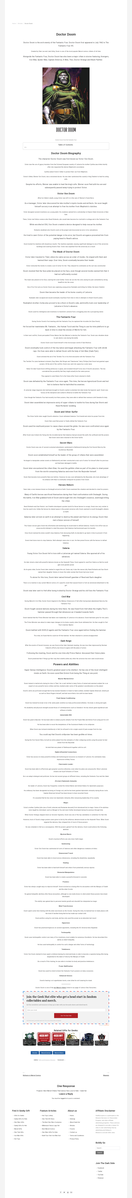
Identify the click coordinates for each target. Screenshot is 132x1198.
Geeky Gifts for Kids (20, 1119)
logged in (64, 1098)
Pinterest (101, 1178)
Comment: (61, 1060)
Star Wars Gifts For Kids (50, 1132)
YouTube (100, 1174)
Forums (72, 1129)
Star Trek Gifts (19, 1132)
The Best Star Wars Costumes (52, 1122)
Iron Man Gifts (18, 1135)
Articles (20, 23)
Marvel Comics (45, 1052)
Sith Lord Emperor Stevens (47, 1060)
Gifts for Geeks (19, 1115)
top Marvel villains (60, 987)
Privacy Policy (74, 1139)
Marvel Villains (59, 1052)
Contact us (73, 1132)
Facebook (101, 1168)
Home (14, 23)
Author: (36, 1060)
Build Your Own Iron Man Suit (51, 1135)
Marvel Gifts (18, 1129)
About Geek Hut (75, 1122)
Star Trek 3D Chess (48, 1119)
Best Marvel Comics (48, 1129)
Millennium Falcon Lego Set (51, 1125)
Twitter (100, 1171)
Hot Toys (17, 1139)
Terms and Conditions (77, 1135)
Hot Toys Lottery (47, 1115)
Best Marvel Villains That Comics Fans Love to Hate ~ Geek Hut (65, 1091)
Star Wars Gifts (19, 1122)
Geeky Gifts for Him (20, 1125)
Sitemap (72, 1119)
